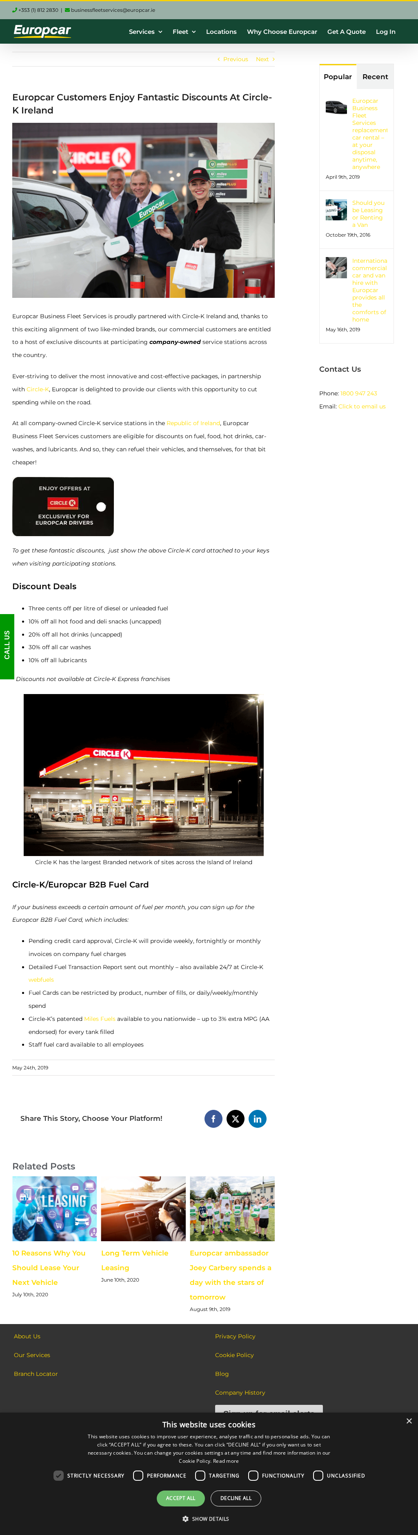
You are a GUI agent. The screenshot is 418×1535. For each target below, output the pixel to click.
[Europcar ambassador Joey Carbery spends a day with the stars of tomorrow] (167, 1180)
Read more (226, 1460)
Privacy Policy (235, 1336)
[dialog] (209, 1474)
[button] (209, 1519)
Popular (338, 77)
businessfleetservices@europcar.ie (112, 10)
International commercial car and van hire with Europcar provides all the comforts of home (369, 290)
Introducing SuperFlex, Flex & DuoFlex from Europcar (256, 1268)
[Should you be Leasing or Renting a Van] (336, 205)
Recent (375, 77)
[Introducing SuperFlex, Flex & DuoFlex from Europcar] (256, 1180)
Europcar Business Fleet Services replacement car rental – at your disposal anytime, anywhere (369, 134)
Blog (222, 1374)
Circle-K (38, 389)
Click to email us (362, 406)
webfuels (41, 979)
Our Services (32, 1355)
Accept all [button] (181, 1498)
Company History (240, 1392)
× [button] (409, 1421)
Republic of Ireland (193, 423)
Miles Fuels (100, 1019)
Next (262, 59)
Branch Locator (36, 1374)
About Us (27, 1336)
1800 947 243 (358, 393)
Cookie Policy (234, 1355)
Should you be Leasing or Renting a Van (368, 213)
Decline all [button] (235, 1498)
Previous (235, 59)
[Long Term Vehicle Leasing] (78, 1180)
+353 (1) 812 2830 (37, 10)
